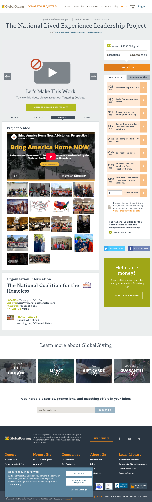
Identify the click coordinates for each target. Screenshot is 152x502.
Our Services (68, 459)
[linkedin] (139, 438)
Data (145, 496)
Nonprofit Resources (129, 459)
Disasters (106, 6)
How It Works (96, 459)
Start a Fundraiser (127, 295)
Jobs (92, 464)
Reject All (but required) (79, 481)
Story (14, 117)
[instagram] (129, 438)
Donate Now (126, 67)
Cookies (117, 496)
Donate (41, 6)
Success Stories (126, 473)
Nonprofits (78, 6)
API (139, 496)
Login (141, 6)
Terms (125, 496)
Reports (39, 117)
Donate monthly (138, 77)
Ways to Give (11, 459)
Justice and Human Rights (56, 19)
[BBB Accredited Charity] (122, 486)
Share (87, 117)
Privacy (108, 496)
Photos (63, 117)
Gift (124, 6)
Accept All (79, 473)
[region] (49, 482)
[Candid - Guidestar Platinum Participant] (110, 486)
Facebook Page (28, 305)
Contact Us (95, 473)
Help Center (101, 438)
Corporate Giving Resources (133, 464)
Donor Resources (127, 468)
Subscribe (105, 410)
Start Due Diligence (42, 459)
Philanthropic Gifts (14, 464)
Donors (10, 455)
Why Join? (37, 464)
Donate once (115, 77)
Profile (25, 308)
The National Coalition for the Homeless (77, 32)
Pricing (133, 496)
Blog (116, 6)
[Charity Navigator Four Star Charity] (100, 486)
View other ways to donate (126, 210)
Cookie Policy (15, 484)
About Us (98, 455)
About (67, 6)
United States (82, 19)
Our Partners (68, 464)
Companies (92, 6)
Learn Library (130, 455)
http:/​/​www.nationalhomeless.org (36, 302)
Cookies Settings (79, 489)
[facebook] (119, 438)
